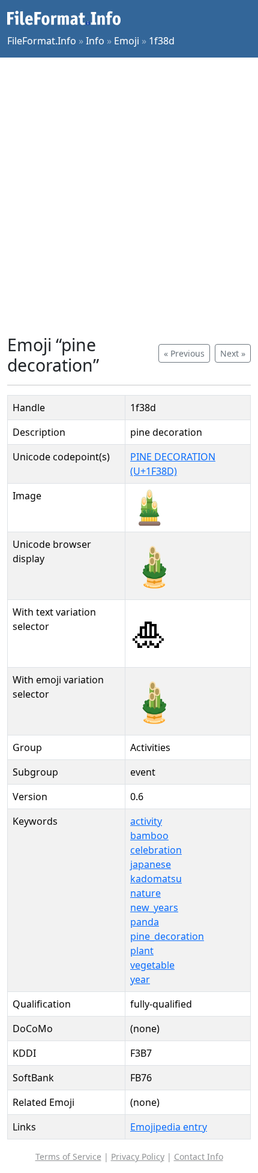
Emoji (126, 40)
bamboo (149, 835)
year (140, 979)
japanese (150, 864)
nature (145, 893)
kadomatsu (156, 878)
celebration (156, 850)
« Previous (184, 353)
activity (146, 821)
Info (95, 40)
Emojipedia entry (168, 1126)
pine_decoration (167, 936)
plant (142, 950)
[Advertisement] (129, 196)
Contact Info (198, 1156)
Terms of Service (68, 1156)
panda (144, 921)
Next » (232, 353)
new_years (154, 907)
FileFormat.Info (41, 40)
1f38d (162, 40)
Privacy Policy (137, 1156)
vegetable (152, 965)
